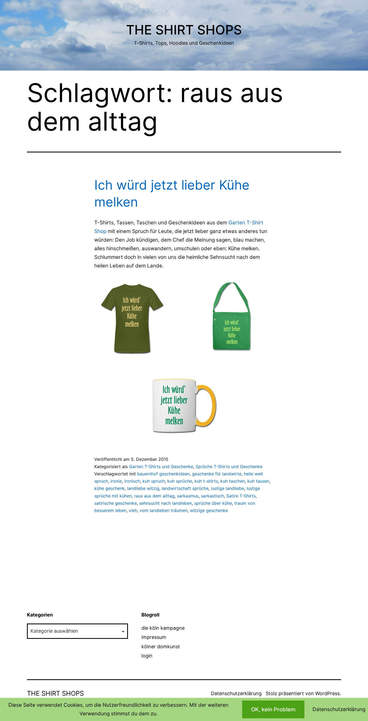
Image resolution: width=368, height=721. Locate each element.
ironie (116, 481)
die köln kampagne (163, 628)
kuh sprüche (179, 481)
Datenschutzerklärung (236, 693)
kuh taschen (232, 481)
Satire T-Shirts (241, 496)
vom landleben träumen (164, 510)
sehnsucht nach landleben (165, 503)
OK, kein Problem (273, 709)
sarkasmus (188, 496)
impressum (153, 637)
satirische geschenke (115, 503)
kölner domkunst (160, 646)
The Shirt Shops (184, 30)
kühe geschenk (109, 488)
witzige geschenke (209, 510)
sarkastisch (212, 496)
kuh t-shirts (206, 481)
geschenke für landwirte (216, 473)
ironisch (132, 481)
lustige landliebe (227, 488)
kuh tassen (258, 481)
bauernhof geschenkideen (163, 473)
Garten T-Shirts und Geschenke (161, 466)
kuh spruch (154, 481)
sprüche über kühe (213, 503)
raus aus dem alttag (154, 496)
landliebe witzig (143, 488)
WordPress (327, 693)
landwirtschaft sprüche (185, 488)
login (146, 656)
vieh (133, 510)
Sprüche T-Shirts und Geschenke (229, 466)
